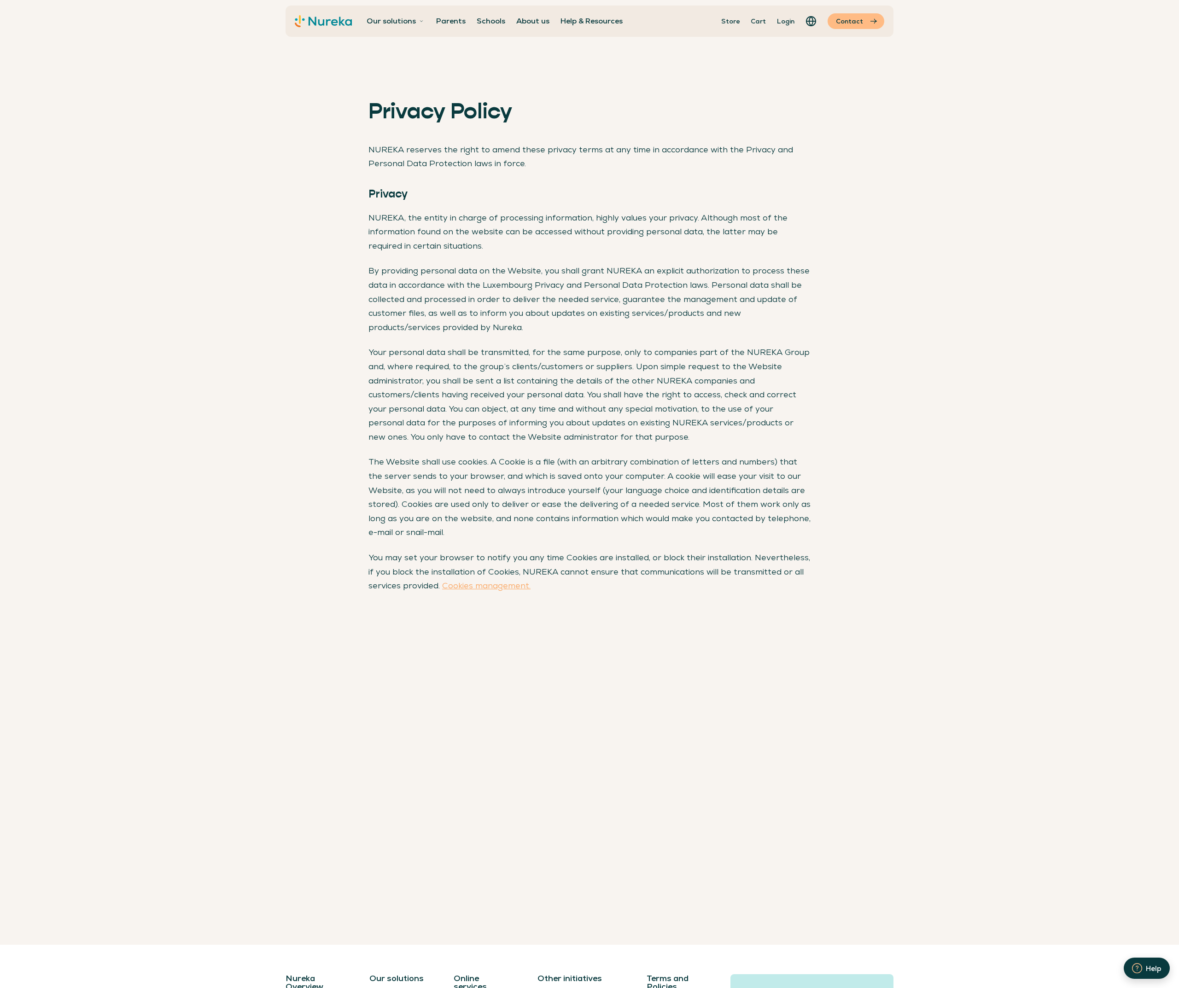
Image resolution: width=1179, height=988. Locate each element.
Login (785, 21)
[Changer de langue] (811, 21)
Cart (758, 21)
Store (730, 21)
